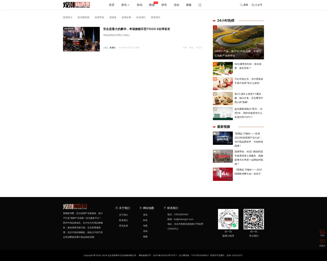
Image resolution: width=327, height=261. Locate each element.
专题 (145, 225)
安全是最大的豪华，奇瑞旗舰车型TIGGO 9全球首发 (136, 29)
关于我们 (123, 214)
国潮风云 (68, 17)
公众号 (258, 4)
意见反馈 (123, 225)
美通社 (113, 47)
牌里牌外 (155, 17)
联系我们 (123, 220)
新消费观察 (84, 17)
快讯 (139, 4)
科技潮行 (141, 17)
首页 (111, 4)
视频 (188, 4)
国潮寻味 (99, 17)
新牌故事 (126, 17)
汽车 (185, 47)
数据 (152, 4)
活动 (176, 4)
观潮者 (112, 17)
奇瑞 (191, 47)
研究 (164, 4)
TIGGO (199, 47)
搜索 (245, 4)
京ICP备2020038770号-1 (165, 255)
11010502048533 (200, 255)
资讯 (124, 4)
